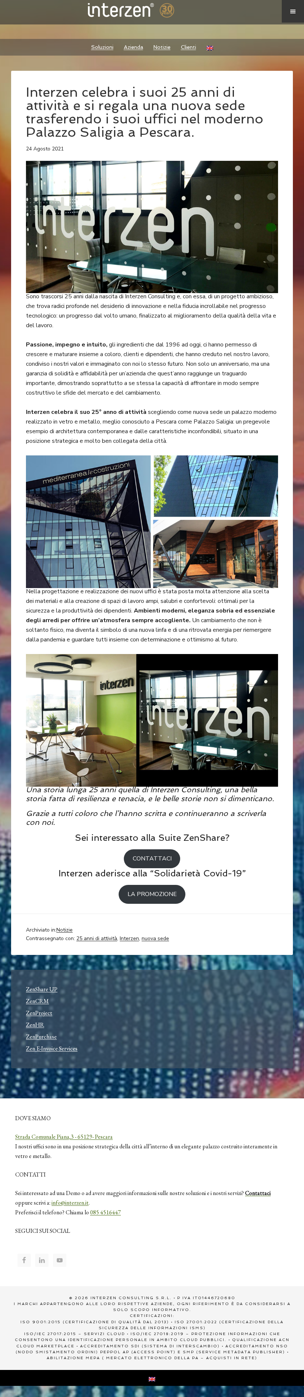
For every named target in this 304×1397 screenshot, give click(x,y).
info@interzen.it (70, 1203)
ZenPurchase (41, 1037)
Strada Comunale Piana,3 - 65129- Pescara (64, 1137)
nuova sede (155, 938)
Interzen (141, 11)
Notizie (64, 929)
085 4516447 (105, 1212)
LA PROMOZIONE (152, 894)
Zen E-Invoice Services (51, 1048)
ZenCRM (37, 1001)
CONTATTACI (152, 859)
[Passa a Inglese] (210, 47)
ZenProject (39, 1013)
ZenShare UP (41, 989)
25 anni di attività (96, 938)
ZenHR (35, 1025)
